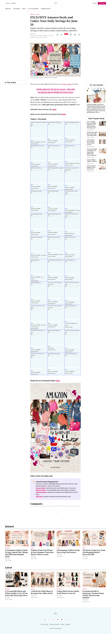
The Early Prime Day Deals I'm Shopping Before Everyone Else (94, 552)
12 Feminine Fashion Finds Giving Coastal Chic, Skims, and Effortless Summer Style (16, 553)
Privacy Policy (45, 624)
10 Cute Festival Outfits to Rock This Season (91, 167)
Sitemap (68, 624)
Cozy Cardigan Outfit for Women (92, 160)
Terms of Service (54, 624)
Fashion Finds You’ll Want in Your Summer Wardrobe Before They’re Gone (42, 552)
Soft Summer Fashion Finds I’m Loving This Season (68, 551)
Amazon (32, 14)
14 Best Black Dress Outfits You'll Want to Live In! (91, 142)
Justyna (32, 33)
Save (67, 34)
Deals (24, 8)
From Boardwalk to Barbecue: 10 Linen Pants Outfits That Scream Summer (92, 152)
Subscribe (102, 3)
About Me (8, 8)
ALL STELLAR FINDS (33, 8)
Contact (62, 624)
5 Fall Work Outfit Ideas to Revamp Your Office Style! (92, 134)
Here (58, 381)
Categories (16, 8)
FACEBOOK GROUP (45, 8)
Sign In (95, 3)
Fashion (7, 548)
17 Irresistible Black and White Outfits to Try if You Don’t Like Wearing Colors (91, 125)
